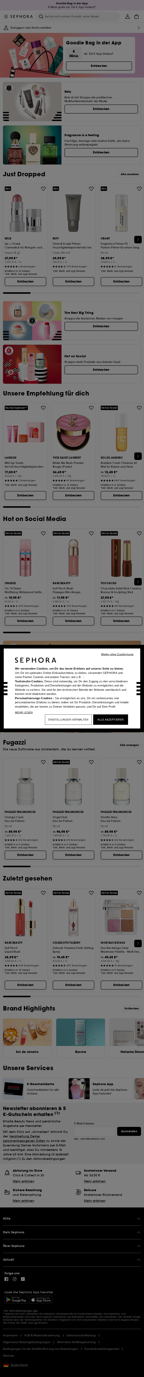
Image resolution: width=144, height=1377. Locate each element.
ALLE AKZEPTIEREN (111, 719)
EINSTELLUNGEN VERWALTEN (68, 719)
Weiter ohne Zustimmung (117, 654)
